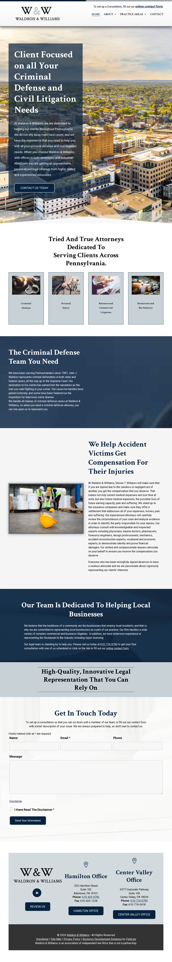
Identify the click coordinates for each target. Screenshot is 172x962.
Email (65, 738)
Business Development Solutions (102, 939)
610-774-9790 (108, 644)
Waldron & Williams (78, 935)
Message (15, 756)
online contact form (149, 6)
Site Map (56, 939)
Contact (156, 14)
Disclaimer (15, 801)
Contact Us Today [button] (34, 188)
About (108, 14)
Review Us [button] (37, 906)
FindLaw (131, 939)
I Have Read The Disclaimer (34, 809)
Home (96, 14)
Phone (117, 738)
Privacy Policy (72, 939)
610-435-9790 (90, 897)
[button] (168, 937)
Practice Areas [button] (131, 14)
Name (13, 738)
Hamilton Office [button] (86, 911)
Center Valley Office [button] (134, 914)
